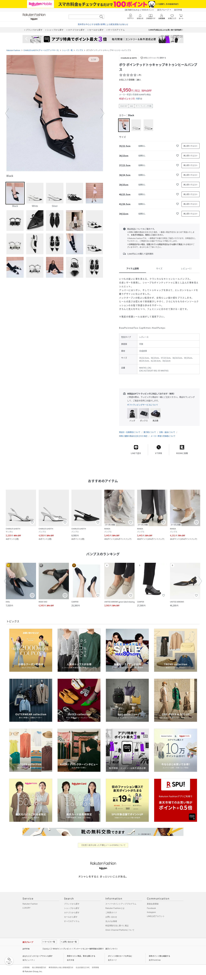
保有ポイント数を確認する (159, 956)
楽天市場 (178, 10)
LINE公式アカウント (156, 916)
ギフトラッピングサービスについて (142, 404)
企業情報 (26, 967)
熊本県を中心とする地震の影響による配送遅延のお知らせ (103, 24)
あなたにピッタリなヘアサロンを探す (38, 956)
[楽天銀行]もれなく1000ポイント (139, 10)
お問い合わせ (111, 917)
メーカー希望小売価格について (163, 436)
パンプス (79, 50)
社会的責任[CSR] (82, 967)
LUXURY (26, 908)
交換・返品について (167, 432)
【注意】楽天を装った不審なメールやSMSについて (103, 845)
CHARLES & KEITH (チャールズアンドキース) (41, 50)
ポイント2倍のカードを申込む (120, 956)
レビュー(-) (186, 268)
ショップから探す (72, 908)
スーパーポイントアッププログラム (120, 904)
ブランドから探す (72, 904)
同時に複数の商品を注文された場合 (133, 436)
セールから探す (71, 917)
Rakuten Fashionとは (114, 908)
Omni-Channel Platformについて (119, 930)
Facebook (151, 908)
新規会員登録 (153, 904)
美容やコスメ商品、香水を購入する (81, 956)
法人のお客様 (111, 921)
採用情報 (95, 967)
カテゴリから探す (72, 912)
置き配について (150, 432)
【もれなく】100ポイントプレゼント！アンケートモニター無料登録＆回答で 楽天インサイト (80, 949)
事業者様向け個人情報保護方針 (61, 967)
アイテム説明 (132, 268)
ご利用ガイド (111, 912)
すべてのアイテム (72, 921)
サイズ (159, 268)
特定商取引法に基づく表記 (117, 925)
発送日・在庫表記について (129, 432)
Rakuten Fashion (13, 50)
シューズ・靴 (67, 50)
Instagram (151, 912)
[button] (54, 113)
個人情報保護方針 (39, 967)
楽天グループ (163, 10)
